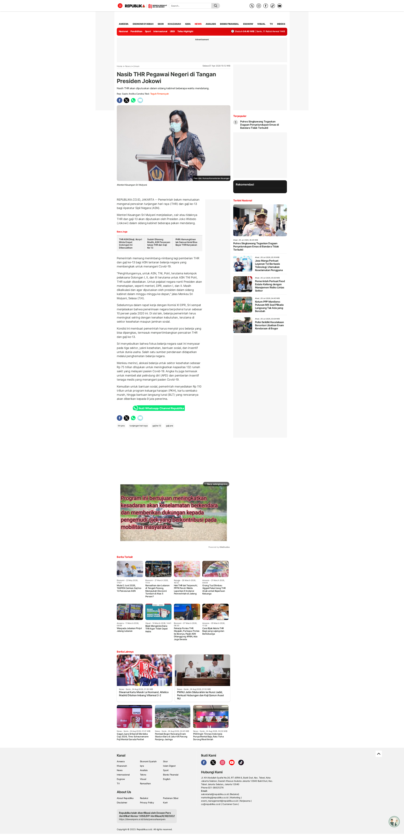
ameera (123, 24)
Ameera (121, 761)
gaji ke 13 (156, 425)
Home (119, 66)
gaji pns (169, 425)
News (128, 66)
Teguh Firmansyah (159, 93)
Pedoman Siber (170, 798)
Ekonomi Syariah (143, 24)
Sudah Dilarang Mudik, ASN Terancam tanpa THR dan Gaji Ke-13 (158, 243)
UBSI (172, 31)
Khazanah (122, 765)
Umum (136, 66)
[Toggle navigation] (120, 5)
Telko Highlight (185, 31)
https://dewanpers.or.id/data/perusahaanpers (142, 819)
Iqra (142, 765)
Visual (143, 779)
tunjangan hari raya (138, 425)
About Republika (125, 798)
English (166, 779)
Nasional (123, 31)
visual (261, 24)
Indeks (281, 24)
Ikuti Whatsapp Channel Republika (161, 408)
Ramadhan (145, 783)
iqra (187, 24)
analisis (211, 24)
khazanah (174, 24)
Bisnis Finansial (229, 24)
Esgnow (121, 779)
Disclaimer (122, 802)
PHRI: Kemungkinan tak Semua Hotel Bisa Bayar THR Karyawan (186, 242)
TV (271, 24)
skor (160, 24)
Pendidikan (136, 31)
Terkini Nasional (242, 200)
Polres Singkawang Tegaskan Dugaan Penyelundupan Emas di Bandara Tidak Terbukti (259, 124)
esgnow (248, 24)
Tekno (143, 774)
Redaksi (144, 798)
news (198, 24)
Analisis (144, 770)
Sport (148, 31)
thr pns (121, 425)
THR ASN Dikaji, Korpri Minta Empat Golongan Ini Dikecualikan (130, 243)
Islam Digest (169, 765)
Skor (165, 761)
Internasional (160, 31)
